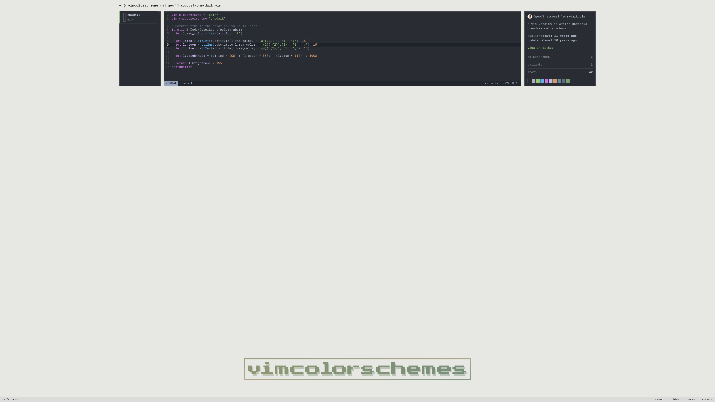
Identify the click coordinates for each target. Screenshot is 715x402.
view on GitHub (540, 48)
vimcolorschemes (9, 399)
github (674, 399)
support (707, 399)
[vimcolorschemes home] (357, 369)
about (659, 399)
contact (690, 399)
